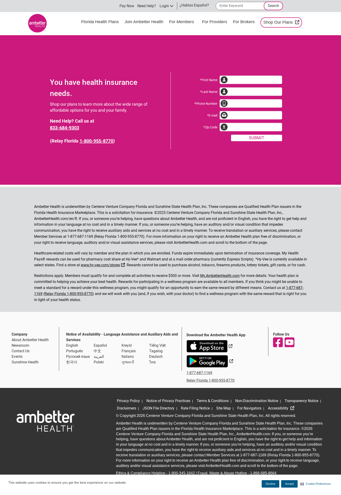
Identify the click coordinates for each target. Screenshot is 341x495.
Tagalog (156, 351)
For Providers (215, 21)
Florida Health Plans (100, 21)
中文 (97, 351)
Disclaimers (126, 408)
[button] (315, 484)
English (72, 345)
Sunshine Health (25, 362)
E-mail (212, 115)
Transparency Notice (301, 401)
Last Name (208, 92)
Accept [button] (289, 483)
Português (74, 351)
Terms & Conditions (213, 401)
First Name (208, 80)
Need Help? (146, 6)
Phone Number (205, 103)
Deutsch (156, 356)
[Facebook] (277, 342)
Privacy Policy (128, 401)
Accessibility (278, 408)
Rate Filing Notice (195, 408)
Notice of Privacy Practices (168, 401)
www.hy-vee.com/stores (103, 264)
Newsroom (20, 345)
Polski (99, 362)
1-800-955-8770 (96, 141)
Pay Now (126, 6)
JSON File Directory (158, 408)
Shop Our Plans (282, 22)
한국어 (71, 362)
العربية (99, 356)
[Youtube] (289, 342)
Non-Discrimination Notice (256, 401)
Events (17, 356)
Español (100, 345)
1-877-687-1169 (199, 373)
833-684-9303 (64, 127)
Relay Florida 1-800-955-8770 (69, 294)
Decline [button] (270, 483)
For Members (182, 21)
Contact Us (20, 351)
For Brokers (244, 21)
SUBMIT (256, 137)
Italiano (128, 356)
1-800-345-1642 (181, 473)
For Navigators (249, 408)
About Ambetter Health (30, 340)
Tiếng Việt (157, 345)
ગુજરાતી (128, 362)
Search (273, 5)
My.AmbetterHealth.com (220, 275)
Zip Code (210, 127)
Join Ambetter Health (144, 21)
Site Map (223, 408)
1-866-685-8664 (263, 473)
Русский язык (78, 356)
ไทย (152, 362)
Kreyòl (127, 345)
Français (129, 351)
